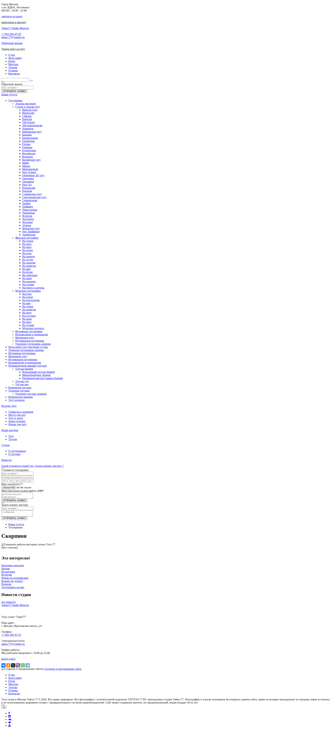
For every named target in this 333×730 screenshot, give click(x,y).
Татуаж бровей (24, 368)
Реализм (27, 190)
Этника (26, 225)
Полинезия (28, 187)
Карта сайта (8, 658)
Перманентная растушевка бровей (42, 378)
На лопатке (29, 262)
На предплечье (31, 300)
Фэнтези (27, 215)
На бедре (27, 272)
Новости (6, 460)
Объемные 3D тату (33, 175)
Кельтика (27, 156)
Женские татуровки (27, 237)
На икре (27, 278)
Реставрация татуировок (29, 340)
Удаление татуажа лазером (30, 393)
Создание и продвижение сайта (62, 668)
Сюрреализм (29, 200)
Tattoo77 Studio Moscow (15, 28)
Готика (26, 144)
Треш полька (29, 209)
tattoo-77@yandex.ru (13, 37)
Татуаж (12, 439)
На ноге (27, 244)
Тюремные (28, 212)
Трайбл (26, 203)
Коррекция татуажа (19, 387)
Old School (28, 122)
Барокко (27, 134)
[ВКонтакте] (3, 665)
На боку (27, 247)
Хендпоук (28, 219)
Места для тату (17, 414)
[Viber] (18, 665)
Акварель (27, 128)
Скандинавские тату (34, 197)
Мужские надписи (33, 328)
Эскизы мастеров (25, 103)
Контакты (14, 693)
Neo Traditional (30, 231)
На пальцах (29, 281)
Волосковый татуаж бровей (38, 371)
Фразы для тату (17, 424)
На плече (27, 250)
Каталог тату (9, 405)
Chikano (27, 116)
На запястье (29, 265)
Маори (26, 166)
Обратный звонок (12, 43)
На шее (26, 268)
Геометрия (28, 141)
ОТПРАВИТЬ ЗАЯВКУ (14, 91)
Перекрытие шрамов (20, 396)
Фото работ (15, 677)
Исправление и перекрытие (31, 334)
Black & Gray (30, 109)
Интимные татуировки (28, 331)
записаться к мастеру (13, 22)
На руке (27, 253)
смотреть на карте (12, 16)
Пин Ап (27, 184)
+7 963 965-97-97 (11, 34)
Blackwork (28, 112)
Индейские (28, 153)
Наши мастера (9, 430)
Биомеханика (30, 137)
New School (29, 172)
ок (4, 707)
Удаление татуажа (18, 390)
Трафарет (27, 206)
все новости (8, 602)
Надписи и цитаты (33, 287)
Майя (25, 162)
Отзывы (13, 690)
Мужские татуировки (28, 290)
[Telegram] (28, 665)
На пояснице (29, 275)
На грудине (29, 315)
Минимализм (30, 169)
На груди (27, 259)
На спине (27, 240)
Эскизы (12, 687)
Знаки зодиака (16, 421)
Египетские (29, 150)
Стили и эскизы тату (27, 106)
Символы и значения (20, 411)
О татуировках (17, 451)
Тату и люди (15, 418)
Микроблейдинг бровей (36, 375)
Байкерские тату (32, 131)
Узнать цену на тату (13, 48)
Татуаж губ (22, 381)
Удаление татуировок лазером (33, 343)
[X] (13, 665)
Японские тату (31, 228)
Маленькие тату (24, 337)
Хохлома (27, 222)
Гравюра (27, 147)
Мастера (13, 684)
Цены (11, 681)
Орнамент (28, 181)
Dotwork (27, 119)
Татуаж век (22, 384)
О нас (11, 674)
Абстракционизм (32, 125)
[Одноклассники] (8, 665)
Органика (28, 178)
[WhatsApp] (23, 665)
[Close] (2, 704)
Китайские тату (31, 159)
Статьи (5, 445)
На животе (28, 256)
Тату (11, 436)
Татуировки (15, 100)
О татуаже (14, 454)
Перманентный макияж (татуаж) (27, 365)
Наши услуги (9, 94)
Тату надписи (16, 400)
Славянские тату (32, 194)
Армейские (29, 234)
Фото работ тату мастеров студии (28, 346)
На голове (28, 284)
